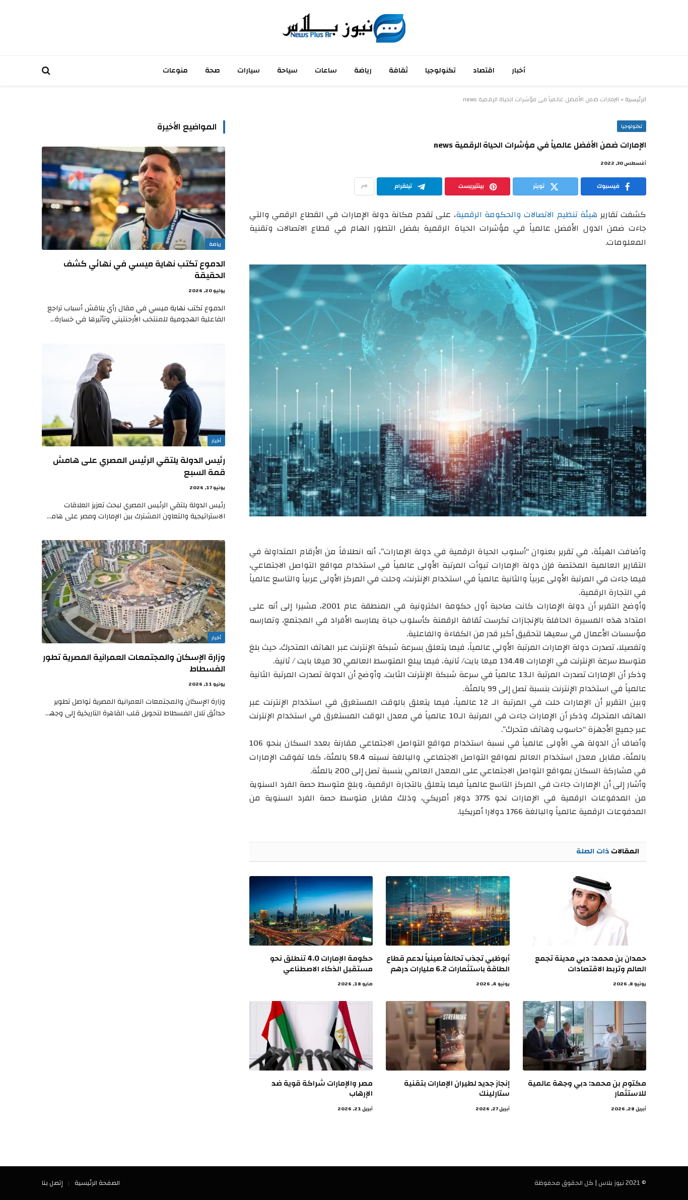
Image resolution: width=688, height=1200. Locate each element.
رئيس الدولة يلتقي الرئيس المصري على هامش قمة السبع (139, 466)
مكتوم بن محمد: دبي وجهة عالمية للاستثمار (587, 1089)
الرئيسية (635, 99)
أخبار (518, 70)
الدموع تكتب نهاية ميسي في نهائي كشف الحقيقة (144, 269)
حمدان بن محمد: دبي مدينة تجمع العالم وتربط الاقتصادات (590, 964)
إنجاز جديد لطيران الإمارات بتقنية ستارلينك (456, 1089)
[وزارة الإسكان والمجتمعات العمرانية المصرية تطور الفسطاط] (133, 591)
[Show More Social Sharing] (364, 186)
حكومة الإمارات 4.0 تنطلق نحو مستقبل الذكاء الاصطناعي (321, 964)
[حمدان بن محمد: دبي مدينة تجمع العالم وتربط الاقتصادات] (584, 911)
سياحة (287, 70)
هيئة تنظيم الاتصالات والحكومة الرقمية (527, 214)
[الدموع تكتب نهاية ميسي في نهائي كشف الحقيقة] (133, 198)
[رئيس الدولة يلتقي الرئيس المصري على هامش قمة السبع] (133, 395)
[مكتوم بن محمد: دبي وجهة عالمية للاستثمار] (584, 1036)
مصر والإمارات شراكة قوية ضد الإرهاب (322, 1089)
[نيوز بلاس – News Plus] (344, 28)
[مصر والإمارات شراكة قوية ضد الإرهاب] (311, 1036)
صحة (212, 70)
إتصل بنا (52, 1183)
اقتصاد (484, 70)
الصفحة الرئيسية (97, 1183)
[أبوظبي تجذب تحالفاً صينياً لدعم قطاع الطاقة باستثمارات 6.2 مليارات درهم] (447, 911)
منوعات (175, 70)
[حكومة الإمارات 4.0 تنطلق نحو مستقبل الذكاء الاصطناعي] (311, 911)
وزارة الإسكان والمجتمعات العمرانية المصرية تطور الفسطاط (134, 663)
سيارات (248, 70)
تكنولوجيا (440, 70)
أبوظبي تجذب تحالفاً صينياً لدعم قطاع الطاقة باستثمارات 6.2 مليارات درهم (447, 964)
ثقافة (398, 70)
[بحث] (47, 70)
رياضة (363, 70)
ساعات (326, 70)
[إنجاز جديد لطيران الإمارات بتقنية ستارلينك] (447, 1036)
